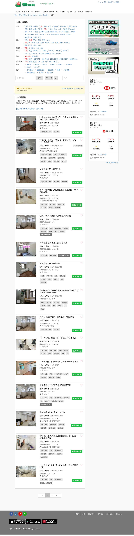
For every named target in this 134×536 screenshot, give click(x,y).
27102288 (103, 155)
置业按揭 (62, 11)
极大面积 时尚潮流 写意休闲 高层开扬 (55, 216)
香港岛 (35, 26)
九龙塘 (73, 32)
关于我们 (100, 514)
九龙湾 (68, 34)
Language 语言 (102, 2)
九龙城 (42, 34)
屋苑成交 (45, 11)
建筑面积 (35, 56)
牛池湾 (62, 34)
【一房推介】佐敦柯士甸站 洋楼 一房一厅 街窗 (59, 361)
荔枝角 (41, 32)
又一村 (61, 32)
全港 (30, 26)
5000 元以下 (37, 51)
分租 (34, 45)
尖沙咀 (40, 29)
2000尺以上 (73, 59)
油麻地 (50, 29)
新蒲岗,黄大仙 (29, 34)
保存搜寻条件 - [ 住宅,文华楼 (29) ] (73, 88)
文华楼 (46, 123)
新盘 (32, 11)
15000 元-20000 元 (31, 53)
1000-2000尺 (64, 59)
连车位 (28, 67)
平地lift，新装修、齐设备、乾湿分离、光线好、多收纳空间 (58, 141)
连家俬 (52, 64)
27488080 (103, 112)
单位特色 (37, 67)
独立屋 (47, 42)
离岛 (49, 26)
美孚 (30, 32)
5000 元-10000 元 (49, 51)
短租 (39, 45)
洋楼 (56, 42)
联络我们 (91, 514)
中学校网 (63, 26)
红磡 (34, 29)
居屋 (37, 42)
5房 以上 (55, 62)
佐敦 (45, 29)
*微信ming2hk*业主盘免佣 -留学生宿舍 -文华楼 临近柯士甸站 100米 (59, 291)
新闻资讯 (69, 11)
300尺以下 (36, 59)
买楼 (23, 11)
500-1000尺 (54, 59)
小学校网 (55, 26)
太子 (59, 29)
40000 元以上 (56, 53)
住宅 (30, 40)
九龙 (40, 26)
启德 (36, 34)
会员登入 (110, 2)
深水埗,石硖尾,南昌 (51, 32)
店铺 (43, 40)
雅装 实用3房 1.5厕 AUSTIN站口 (53, 412)
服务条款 (110, 514)
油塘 (35, 37)
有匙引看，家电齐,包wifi (50, 263)
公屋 (52, 42)
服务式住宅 (38, 11)
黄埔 (30, 29)
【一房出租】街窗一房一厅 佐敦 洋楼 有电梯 (58, 338)
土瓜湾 (47, 34)
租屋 (27, 11)
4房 (50, 62)
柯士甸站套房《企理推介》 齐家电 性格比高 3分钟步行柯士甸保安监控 (59, 118)
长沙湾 (35, 32)
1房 (39, 62)
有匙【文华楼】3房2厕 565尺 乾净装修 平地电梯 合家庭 (59, 191)
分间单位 (67, 42)
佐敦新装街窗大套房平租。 (51, 169)
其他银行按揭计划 (112, 162)
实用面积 (27, 56)
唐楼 (61, 42)
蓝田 (39, 37)
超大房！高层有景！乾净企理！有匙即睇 (57, 317)
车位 (34, 40)
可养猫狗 (69, 64)
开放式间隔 (32, 62)
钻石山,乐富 (55, 34)
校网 (75, 11)
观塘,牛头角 (28, 37)
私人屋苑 (32, 42)
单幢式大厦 (28, 45)
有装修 (36, 64)
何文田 (67, 32)
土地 (48, 40)
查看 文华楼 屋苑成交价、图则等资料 (31, 109)
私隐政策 (119, 514)
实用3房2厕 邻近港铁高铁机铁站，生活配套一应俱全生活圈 (59, 437)
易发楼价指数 (88, 11)
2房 (43, 62)
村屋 (42, 42)
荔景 (26, 32)
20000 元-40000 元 (45, 53)
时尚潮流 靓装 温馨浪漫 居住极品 (53, 243)
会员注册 (116, 2)
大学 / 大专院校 (72, 26)
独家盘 (60, 64)
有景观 (28, 64)
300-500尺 (45, 59)
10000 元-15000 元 (62, 51)
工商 (39, 40)
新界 (45, 26)
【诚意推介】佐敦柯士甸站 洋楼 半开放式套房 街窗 (59, 466)
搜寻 (39, 78)
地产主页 (18, 11)
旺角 (55, 29)
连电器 (44, 64)
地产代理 (80, 11)
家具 (57, 11)
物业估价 (51, 11)
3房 (46, 62)
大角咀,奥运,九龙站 (69, 29)
